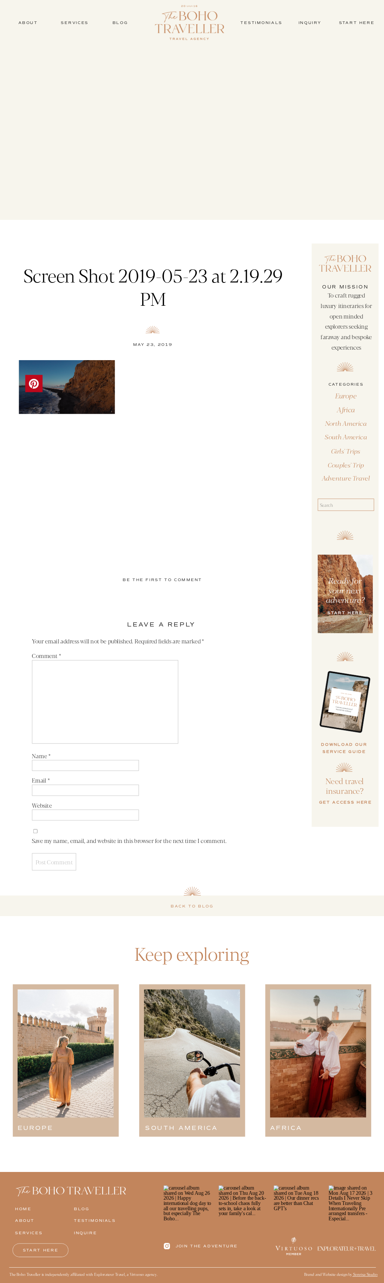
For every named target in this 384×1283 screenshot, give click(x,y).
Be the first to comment (162, 579)
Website (42, 805)
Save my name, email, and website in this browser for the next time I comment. (129, 840)
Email (41, 780)
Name (41, 755)
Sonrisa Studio (365, 1274)
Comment (46, 655)
